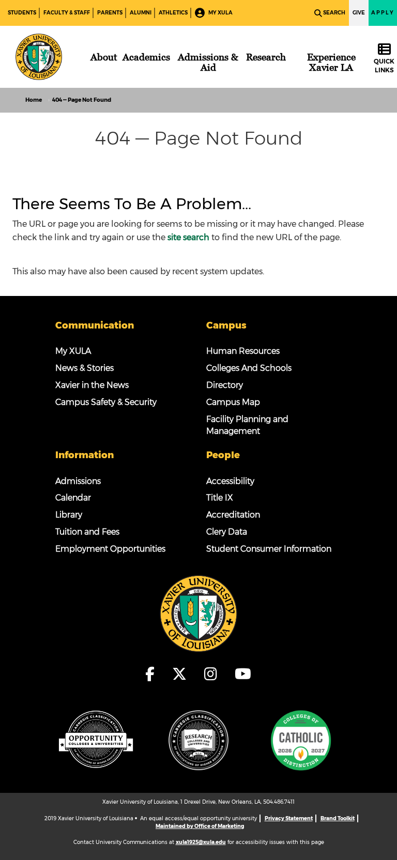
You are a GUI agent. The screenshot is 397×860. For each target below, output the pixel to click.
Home (33, 100)
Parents (110, 12)
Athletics (173, 12)
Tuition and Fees (87, 532)
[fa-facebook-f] (153, 674)
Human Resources (243, 351)
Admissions (78, 481)
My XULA (220, 12)
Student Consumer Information (268, 549)
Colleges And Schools (249, 368)
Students (22, 12)
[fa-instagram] (213, 674)
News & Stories (84, 368)
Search (334, 12)
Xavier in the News (92, 385)
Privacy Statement (289, 818)
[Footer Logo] (198, 613)
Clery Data (226, 532)
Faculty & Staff (66, 12)
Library (68, 515)
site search (188, 237)
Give (359, 12)
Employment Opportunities (110, 549)
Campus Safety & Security (106, 402)
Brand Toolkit (337, 818)
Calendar (73, 498)
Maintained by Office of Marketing (200, 826)
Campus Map (233, 402)
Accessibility (230, 481)
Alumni (140, 12)
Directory (224, 385)
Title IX (219, 498)
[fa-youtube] (243, 674)
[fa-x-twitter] (182, 674)
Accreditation (233, 515)
